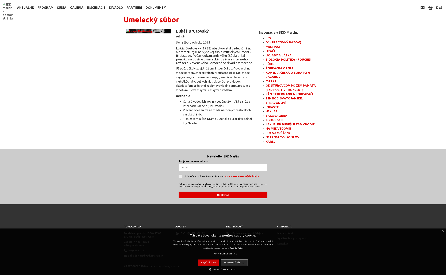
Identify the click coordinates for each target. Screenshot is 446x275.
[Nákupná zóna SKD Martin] (431, 7)
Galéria (76, 7)
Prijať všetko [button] (208, 262)
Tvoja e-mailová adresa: (194, 161)
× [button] (443, 231)
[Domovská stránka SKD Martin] (8, 4)
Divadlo (116, 7)
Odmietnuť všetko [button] (234, 262)
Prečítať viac (237, 248)
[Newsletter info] (423, 7)
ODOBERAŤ (223, 194)
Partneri (134, 7)
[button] (223, 269)
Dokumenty (156, 7)
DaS (439, 7)
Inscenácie (96, 7)
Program (45, 7)
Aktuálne (25, 7)
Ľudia (61, 7)
